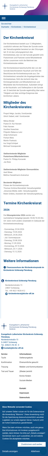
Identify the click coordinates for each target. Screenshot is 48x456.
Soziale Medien (25, 380)
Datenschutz (24, 397)
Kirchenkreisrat (30, 27)
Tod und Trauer (7, 371)
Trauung (4, 367)
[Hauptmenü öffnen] (3, 18)
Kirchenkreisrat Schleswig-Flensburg (20, 281)
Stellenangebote (26, 358)
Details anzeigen (10, 451)
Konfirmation (6, 362)
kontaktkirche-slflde (13, 348)
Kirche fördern (25, 376)
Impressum (24, 393)
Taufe (3, 358)
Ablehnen (35, 451)
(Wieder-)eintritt (25, 371)
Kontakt (22, 388)
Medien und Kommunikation (31, 367)
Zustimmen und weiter (31, 444)
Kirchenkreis (16, 27)
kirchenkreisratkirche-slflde (21, 293)
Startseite (5, 27)
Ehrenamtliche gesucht (28, 362)
